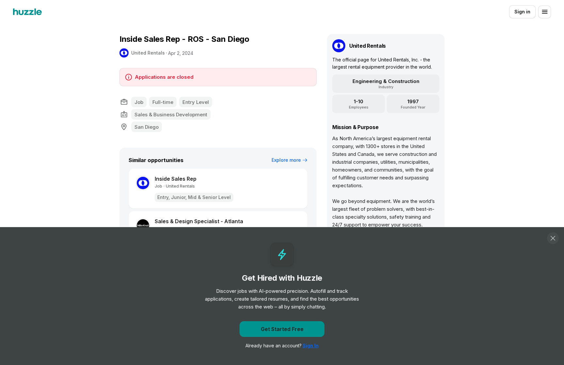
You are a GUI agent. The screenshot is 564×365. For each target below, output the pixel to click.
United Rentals (148, 53)
